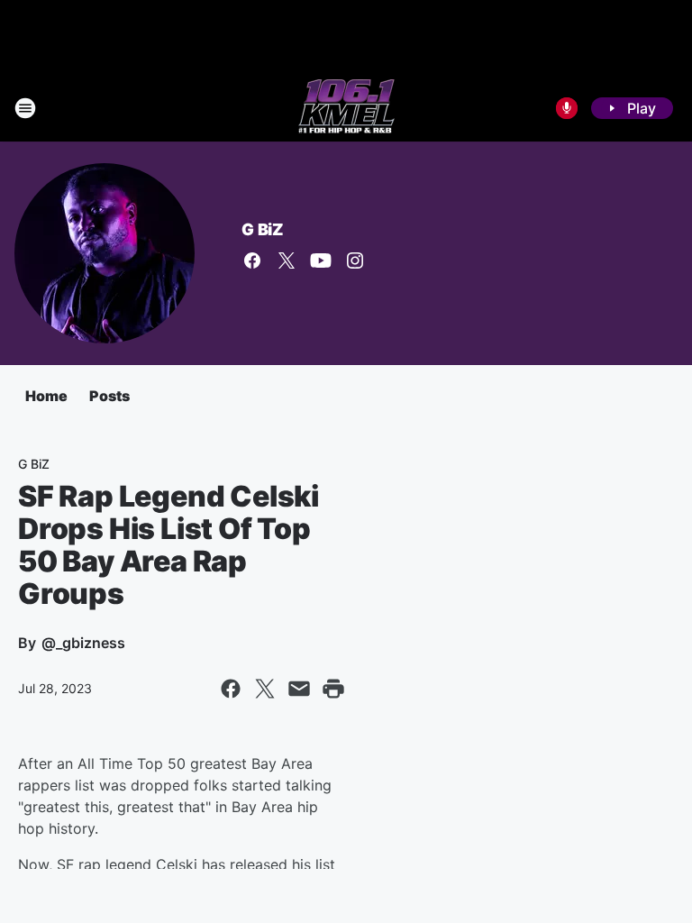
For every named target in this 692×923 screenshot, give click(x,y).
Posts (109, 396)
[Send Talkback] (567, 108)
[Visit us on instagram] (355, 260)
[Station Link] (346, 108)
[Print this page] (333, 688)
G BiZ (262, 229)
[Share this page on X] (265, 688)
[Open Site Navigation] (25, 108)
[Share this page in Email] (299, 688)
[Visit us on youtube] (321, 260)
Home (46, 396)
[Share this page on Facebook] (230, 688)
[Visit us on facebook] (252, 260)
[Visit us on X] (286, 260)
